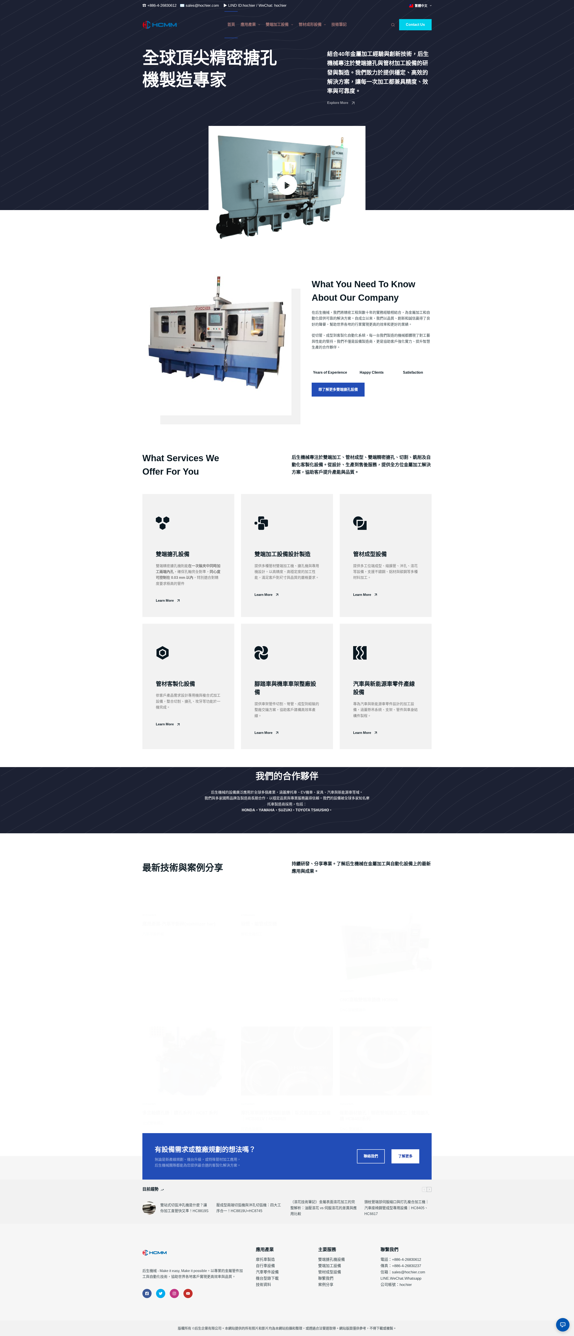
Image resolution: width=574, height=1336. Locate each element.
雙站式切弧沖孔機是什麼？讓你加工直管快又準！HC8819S (184, 1208)
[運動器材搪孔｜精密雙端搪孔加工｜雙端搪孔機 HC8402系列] (386, 1061)
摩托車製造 (265, 1259)
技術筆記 (339, 24)
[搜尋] (393, 24)
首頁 (231, 24)
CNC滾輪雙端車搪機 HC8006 (369, 999)
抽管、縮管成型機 (259, 923)
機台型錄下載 (267, 1278)
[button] (287, 185)
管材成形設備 (310, 24)
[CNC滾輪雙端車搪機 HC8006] (386, 947)
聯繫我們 (325, 1278)
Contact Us (415, 24)
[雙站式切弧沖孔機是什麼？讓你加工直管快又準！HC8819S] (149, 1208)
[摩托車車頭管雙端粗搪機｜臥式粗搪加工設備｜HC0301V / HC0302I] (287, 1061)
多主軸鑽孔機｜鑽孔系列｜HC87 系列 (180, 1112)
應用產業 (248, 24)
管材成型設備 (329, 1272)
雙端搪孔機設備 (331, 1259)
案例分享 (325, 1285)
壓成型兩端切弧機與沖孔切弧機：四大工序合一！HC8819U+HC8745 (248, 1208)
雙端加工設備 (277, 24)
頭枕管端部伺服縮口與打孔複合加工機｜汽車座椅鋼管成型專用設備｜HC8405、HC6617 (396, 1208)
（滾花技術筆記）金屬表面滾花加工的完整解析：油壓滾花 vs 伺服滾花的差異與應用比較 (323, 1208)
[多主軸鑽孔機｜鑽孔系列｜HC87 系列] (188, 1061)
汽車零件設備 (267, 1272)
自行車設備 (265, 1266)
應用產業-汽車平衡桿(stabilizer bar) (178, 923)
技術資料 (263, 1285)
